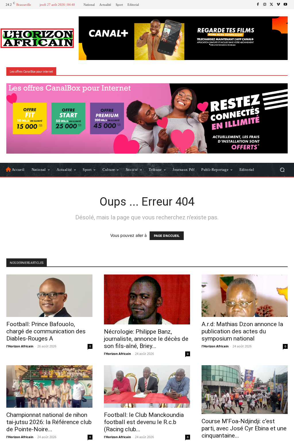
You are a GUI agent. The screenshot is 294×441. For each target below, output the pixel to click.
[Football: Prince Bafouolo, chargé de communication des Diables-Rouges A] (49, 295)
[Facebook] (257, 4)
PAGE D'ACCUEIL (166, 236)
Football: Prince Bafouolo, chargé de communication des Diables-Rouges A (46, 331)
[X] (271, 4)
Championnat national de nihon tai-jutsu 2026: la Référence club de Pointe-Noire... (49, 422)
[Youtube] (285, 4)
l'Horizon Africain (19, 346)
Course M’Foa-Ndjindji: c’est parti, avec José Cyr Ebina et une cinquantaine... (244, 428)
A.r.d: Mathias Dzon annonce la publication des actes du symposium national (242, 331)
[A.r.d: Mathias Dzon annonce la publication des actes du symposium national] (245, 295)
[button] (282, 169)
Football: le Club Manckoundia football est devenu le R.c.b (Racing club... (144, 422)
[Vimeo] (278, 4)
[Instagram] (264, 4)
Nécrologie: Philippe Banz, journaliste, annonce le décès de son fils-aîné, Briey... (146, 338)
